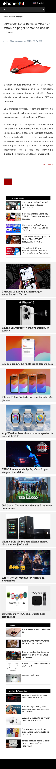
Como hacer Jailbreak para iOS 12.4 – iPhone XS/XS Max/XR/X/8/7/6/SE (36, 239)
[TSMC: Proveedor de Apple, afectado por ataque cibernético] (28, 465)
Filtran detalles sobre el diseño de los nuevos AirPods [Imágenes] (36, 743)
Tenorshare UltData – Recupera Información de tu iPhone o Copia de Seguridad (35, 251)
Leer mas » (47, 164)
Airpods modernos (30, 675)
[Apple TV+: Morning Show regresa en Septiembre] (28, 574)
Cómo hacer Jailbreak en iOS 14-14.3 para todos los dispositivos (35, 205)
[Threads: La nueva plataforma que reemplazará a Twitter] (28, 288)
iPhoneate (13, 3)
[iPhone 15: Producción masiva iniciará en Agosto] (28, 324)
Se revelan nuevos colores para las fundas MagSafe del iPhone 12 (35, 732)
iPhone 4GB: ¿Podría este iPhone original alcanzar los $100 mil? (25, 543)
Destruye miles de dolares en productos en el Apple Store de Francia (35, 655)
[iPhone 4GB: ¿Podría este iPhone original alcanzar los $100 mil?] (28, 538)
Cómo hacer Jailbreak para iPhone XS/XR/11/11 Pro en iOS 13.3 (35, 228)
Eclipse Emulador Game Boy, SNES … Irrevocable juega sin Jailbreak (36, 216)
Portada (5, 16)
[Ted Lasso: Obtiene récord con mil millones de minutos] (28, 501)
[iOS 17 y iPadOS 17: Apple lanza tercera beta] (28, 360)
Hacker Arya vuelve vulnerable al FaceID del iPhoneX (36, 642)
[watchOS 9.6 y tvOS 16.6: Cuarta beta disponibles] (28, 610)
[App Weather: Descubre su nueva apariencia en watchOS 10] (28, 429)
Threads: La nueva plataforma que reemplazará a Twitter (22, 293)
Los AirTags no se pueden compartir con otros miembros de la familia (35, 709)
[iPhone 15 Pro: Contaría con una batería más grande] (28, 393)
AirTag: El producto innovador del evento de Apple (36, 719)
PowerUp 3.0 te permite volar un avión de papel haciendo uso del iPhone (26, 28)
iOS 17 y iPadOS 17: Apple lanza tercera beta (27, 363)
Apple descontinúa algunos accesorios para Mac (34, 696)
